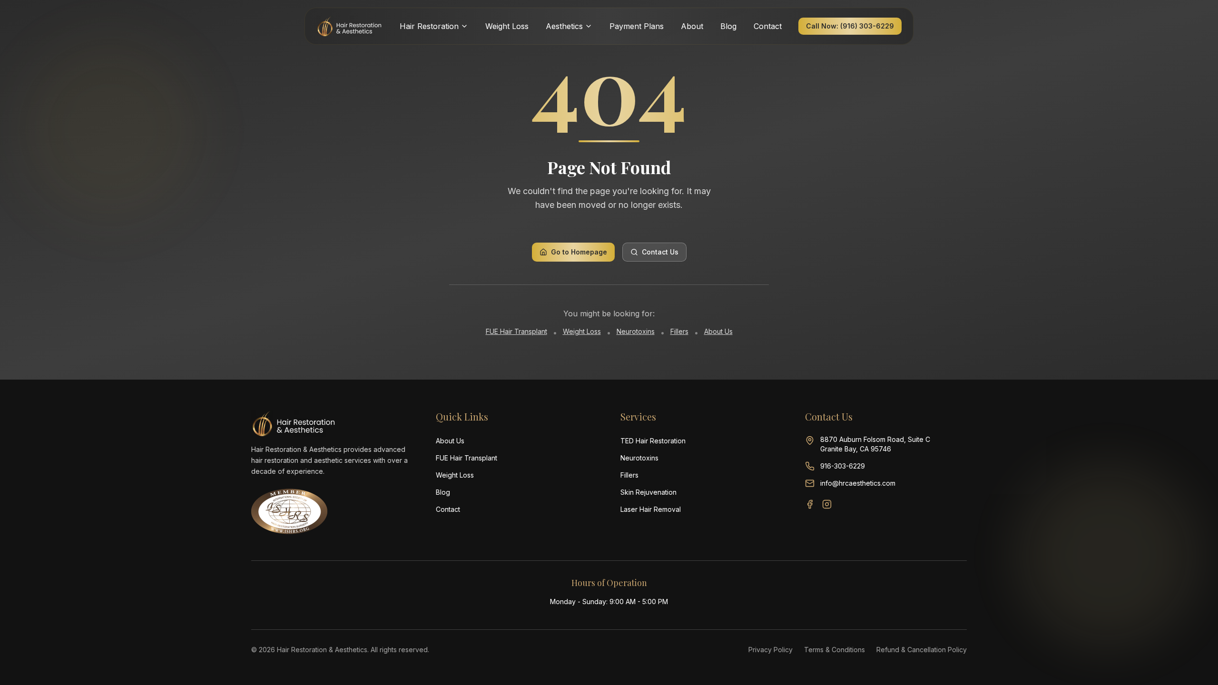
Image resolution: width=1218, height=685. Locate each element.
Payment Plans (636, 26)
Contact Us (660, 252)
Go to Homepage (579, 252)
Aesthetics (564, 26)
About (692, 26)
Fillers (679, 331)
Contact (768, 26)
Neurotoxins (636, 331)
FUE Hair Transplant (516, 331)
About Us (718, 331)
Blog (728, 26)
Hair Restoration (429, 26)
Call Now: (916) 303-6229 (850, 26)
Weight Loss (507, 26)
